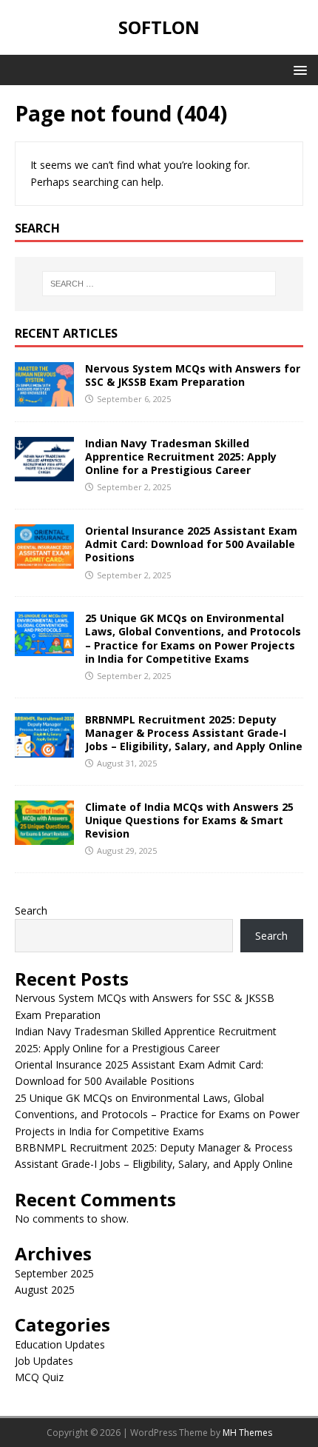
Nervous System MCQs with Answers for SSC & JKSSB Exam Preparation (192, 375)
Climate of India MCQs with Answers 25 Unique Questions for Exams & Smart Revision (189, 820)
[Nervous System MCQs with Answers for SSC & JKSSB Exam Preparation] (44, 397)
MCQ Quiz (39, 1377)
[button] (297, 69)
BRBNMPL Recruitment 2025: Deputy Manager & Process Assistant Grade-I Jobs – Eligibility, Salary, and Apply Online (193, 732)
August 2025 (45, 1290)
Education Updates (60, 1344)
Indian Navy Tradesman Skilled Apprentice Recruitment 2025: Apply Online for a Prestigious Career (181, 456)
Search (31, 910)
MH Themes (247, 1432)
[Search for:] (159, 283)
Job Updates (44, 1361)
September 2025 (54, 1273)
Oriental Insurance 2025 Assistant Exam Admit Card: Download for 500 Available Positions (191, 544)
